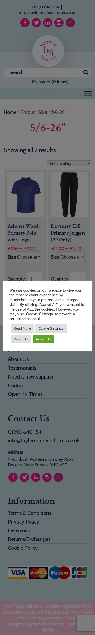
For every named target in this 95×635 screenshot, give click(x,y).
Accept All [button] (43, 339)
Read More (22, 328)
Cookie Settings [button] (51, 328)
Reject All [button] (21, 339)
